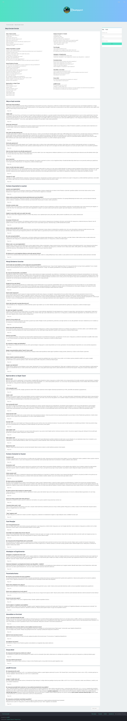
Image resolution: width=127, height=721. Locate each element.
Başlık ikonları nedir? (10, 95)
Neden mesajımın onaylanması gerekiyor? (15, 79)
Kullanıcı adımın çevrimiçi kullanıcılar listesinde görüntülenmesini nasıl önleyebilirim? (24, 51)
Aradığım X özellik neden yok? (60, 86)
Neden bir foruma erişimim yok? (13, 72)
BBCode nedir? (9, 84)
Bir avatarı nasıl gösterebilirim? (12, 57)
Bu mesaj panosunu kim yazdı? (60, 85)
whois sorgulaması (83, 688)
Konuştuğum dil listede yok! (12, 55)
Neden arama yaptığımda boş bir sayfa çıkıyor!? (64, 64)
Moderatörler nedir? (58, 36)
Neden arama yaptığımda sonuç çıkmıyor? (63, 62)
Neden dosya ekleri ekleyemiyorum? (14, 73)
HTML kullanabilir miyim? (11, 86)
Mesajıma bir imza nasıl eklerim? (13, 67)
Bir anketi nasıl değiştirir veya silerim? (14, 71)
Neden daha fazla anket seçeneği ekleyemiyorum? (17, 69)
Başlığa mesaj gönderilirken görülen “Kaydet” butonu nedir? (19, 77)
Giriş (103, 29)
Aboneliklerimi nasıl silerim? (59, 74)
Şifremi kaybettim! (10, 42)
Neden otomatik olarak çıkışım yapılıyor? (14, 44)
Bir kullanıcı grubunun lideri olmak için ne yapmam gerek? (66, 40)
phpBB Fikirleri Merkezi (69, 680)
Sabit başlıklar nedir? (10, 92)
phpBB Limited (24, 672)
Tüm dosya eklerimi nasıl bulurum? (61, 80)
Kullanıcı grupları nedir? (59, 37)
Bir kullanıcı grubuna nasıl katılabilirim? (62, 39)
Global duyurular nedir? (11, 89)
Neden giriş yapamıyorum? (12, 40)
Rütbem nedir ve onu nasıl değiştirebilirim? (15, 59)
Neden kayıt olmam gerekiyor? (12, 35)
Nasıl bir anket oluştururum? (12, 68)
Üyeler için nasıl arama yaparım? (60, 65)
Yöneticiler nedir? (57, 35)
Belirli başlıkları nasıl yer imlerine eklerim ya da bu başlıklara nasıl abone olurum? (71, 72)
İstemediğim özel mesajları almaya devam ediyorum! (65, 49)
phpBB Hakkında (28, 673)
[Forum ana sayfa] (73, 10)
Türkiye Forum (17, 719)
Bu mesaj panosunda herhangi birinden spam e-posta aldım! (66, 51)
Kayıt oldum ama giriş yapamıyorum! (14, 39)
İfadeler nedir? (9, 87)
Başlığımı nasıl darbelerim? (12, 80)
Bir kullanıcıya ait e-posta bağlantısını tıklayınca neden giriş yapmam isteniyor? (22, 60)
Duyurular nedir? (9, 91)
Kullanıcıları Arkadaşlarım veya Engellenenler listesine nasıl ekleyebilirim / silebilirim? (72, 57)
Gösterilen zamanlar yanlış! (12, 52)
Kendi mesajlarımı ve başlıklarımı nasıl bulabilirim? (64, 66)
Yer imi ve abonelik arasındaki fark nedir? (62, 71)
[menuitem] (2, 2)
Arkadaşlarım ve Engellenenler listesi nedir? (63, 55)
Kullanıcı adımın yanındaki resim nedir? (14, 56)
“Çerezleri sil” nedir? (10, 45)
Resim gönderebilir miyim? (12, 88)
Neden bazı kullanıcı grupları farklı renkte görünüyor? (65, 41)
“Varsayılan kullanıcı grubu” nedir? (61, 42)
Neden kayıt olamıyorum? (11, 37)
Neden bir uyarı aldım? (11, 75)
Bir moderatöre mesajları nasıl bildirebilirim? (15, 76)
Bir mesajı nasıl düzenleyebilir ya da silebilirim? (16, 66)
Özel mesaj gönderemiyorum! (60, 48)
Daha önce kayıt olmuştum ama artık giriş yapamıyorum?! (18, 41)
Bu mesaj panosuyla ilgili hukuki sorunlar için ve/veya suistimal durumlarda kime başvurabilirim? (74, 87)
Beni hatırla (105, 41)
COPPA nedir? (9, 36)
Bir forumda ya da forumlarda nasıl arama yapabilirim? (65, 61)
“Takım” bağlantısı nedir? (59, 44)
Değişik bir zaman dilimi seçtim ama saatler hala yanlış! (17, 53)
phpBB (57, 222)
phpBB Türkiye (10, 719)
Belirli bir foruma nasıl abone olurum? (62, 73)
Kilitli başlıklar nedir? (10, 93)
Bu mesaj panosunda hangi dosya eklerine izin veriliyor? (65, 79)
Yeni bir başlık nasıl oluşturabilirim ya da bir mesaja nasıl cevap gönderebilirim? (23, 64)
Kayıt (106, 29)
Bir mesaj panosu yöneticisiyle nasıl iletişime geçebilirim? (66, 89)
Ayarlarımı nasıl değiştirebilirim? (13, 49)
